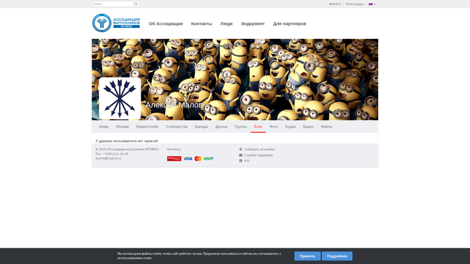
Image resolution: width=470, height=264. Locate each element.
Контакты (201, 23)
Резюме (122, 126)
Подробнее (337, 256)
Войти (336, 4)
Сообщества (177, 126)
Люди (226, 23)
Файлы (326, 126)
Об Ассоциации (166, 23)
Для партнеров (289, 23)
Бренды (201, 126)
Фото (274, 126)
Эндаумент (253, 23)
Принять (307, 256)
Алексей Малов (174, 104)
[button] (372, 4)
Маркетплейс (147, 126)
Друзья (221, 126)
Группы (241, 126)
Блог (258, 126)
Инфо (104, 126)
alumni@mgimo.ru (108, 158)
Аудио (290, 126)
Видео (308, 126)
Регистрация (355, 4)
